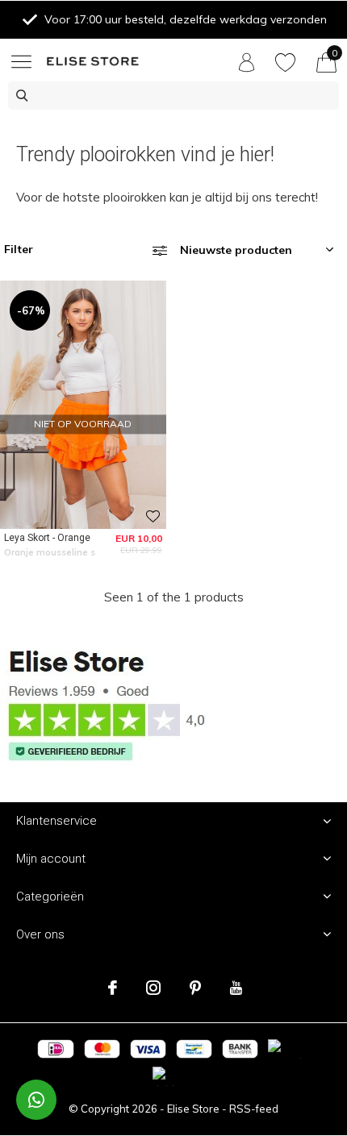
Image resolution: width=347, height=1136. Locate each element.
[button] (24, 61)
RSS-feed (253, 1108)
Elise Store (193, 1108)
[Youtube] (236, 987)
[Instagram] (153, 987)
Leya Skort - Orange (47, 537)
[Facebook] (112, 987)
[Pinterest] (195, 987)
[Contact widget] (36, 1100)
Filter (18, 249)
